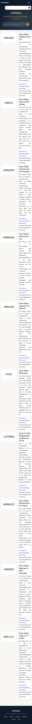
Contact (17, 716)
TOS (19, 719)
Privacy (14, 719)
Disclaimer (24, 716)
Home (5, 716)
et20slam (5, 2)
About (11, 716)
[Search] (27, 24)
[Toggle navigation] (28, 2)
